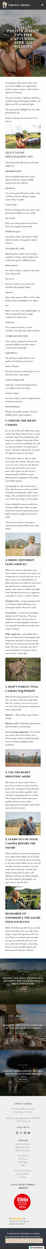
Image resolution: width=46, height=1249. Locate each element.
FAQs (23, 1165)
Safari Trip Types (23, 1150)
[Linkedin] (25, 1133)
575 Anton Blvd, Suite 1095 (23, 1109)
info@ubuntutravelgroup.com (18, 1118)
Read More (23, 989)
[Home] (16, 5)
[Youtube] (29, 1133)
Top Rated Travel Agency (19, 1221)
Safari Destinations (22, 1144)
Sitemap (23, 1177)
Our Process (23, 1155)
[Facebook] (17, 1133)
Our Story (23, 1159)
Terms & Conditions (22, 1170)
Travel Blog (23, 1162)
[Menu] (42, 4)
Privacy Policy (23, 1174)
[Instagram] (21, 1133)
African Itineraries (22, 1147)
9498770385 (36, 1118)
